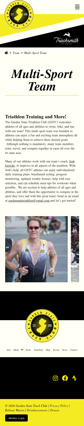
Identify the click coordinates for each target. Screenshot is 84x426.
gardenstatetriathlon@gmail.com (29, 200)
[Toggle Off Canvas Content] (77, 5)
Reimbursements (37, 410)
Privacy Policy (59, 405)
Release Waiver (14, 410)
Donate (54, 410)
